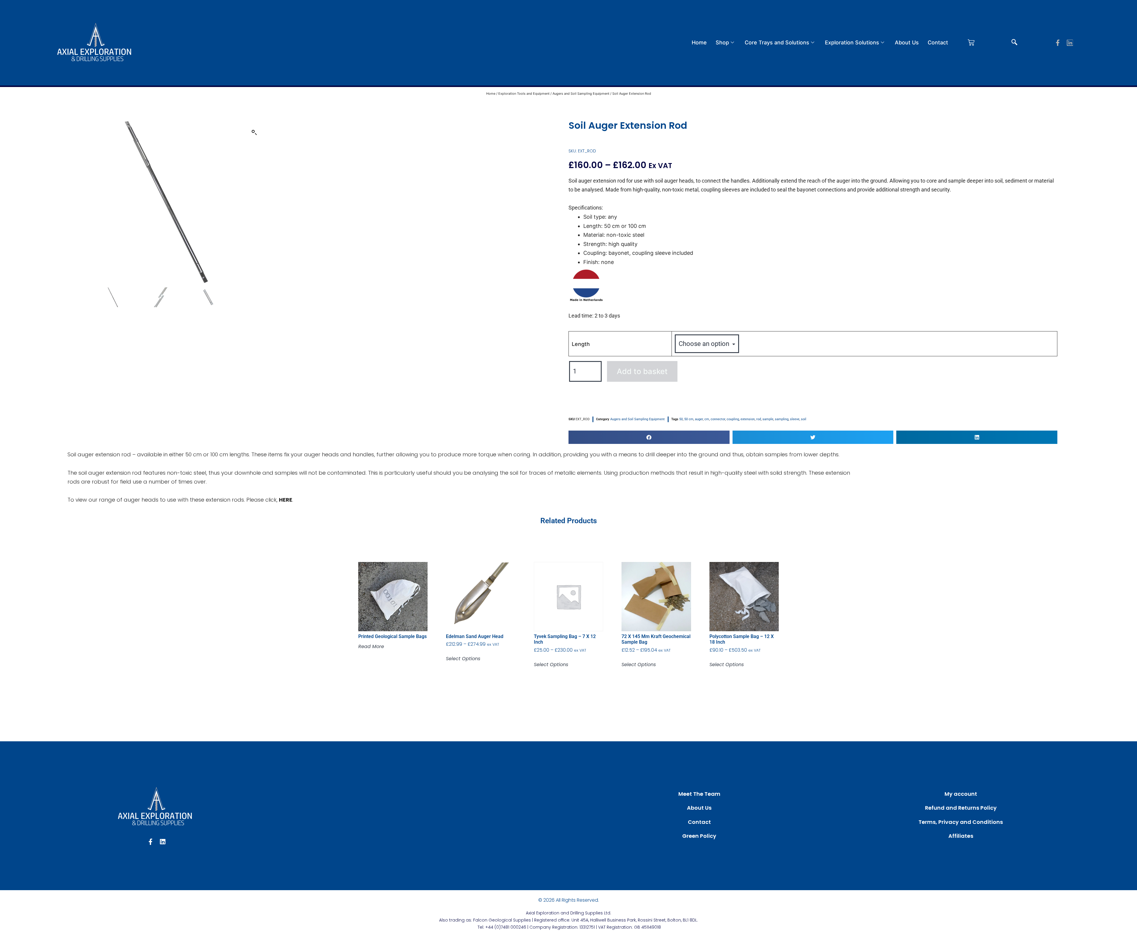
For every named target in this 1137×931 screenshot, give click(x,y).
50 (681, 419)
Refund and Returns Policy (961, 807)
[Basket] (971, 42)
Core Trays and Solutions (777, 42)
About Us (907, 42)
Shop (722, 42)
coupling (733, 419)
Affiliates (960, 836)
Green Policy (699, 836)
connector (718, 419)
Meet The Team (699, 794)
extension (748, 419)
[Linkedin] (1070, 43)
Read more (371, 646)
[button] (1014, 43)
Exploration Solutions (852, 42)
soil (803, 419)
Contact (938, 42)
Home (699, 42)
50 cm (688, 419)
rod (758, 419)
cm (706, 419)
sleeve (794, 419)
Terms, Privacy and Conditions (960, 822)
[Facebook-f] (1058, 43)
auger (699, 419)
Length (581, 344)
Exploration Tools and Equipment (524, 93)
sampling (781, 419)
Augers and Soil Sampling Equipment (581, 93)
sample (767, 419)
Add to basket (642, 371)
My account (961, 794)
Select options (463, 658)
